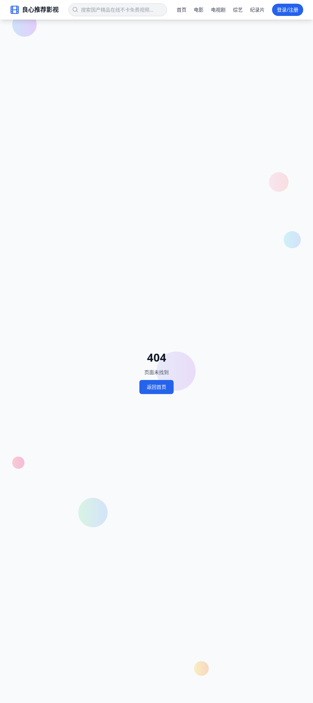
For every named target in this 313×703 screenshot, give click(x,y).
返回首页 (156, 387)
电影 (199, 9)
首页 (181, 9)
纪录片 (257, 9)
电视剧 (218, 9)
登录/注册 (287, 9)
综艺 (238, 9)
